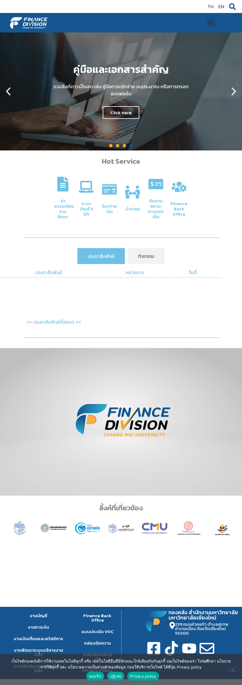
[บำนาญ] (132, 192)
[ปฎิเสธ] (233, 669)
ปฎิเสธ (115, 676)
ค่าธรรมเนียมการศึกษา (64, 208)
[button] (211, 22)
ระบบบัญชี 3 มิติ (86, 208)
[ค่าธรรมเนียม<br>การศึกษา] (62, 184)
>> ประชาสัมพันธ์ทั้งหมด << (54, 321)
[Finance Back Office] (179, 186)
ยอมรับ (95, 676)
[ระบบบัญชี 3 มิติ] (86, 186)
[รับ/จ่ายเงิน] (109, 189)
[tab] (101, 256)
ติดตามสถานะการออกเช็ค (155, 208)
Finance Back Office (179, 208)
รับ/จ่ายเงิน (109, 209)
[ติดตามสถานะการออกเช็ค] (155, 184)
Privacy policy (143, 676)
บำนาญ (132, 208)
